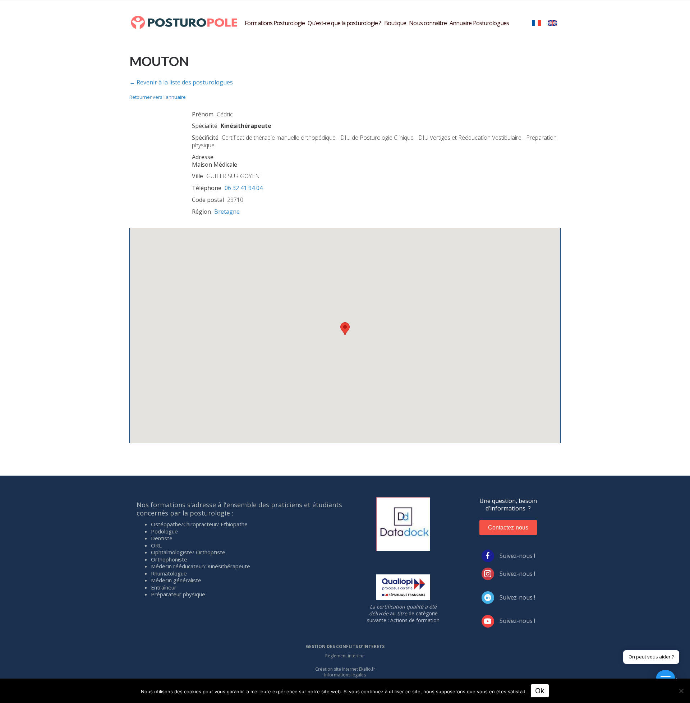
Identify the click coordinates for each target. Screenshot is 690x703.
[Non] (681, 690)
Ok (539, 690)
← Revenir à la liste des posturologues (181, 82)
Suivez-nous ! (517, 556)
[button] (345, 329)
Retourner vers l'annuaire (157, 97)
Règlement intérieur (345, 656)
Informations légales (345, 675)
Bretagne (227, 212)
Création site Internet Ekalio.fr (345, 669)
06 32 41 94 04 (244, 188)
